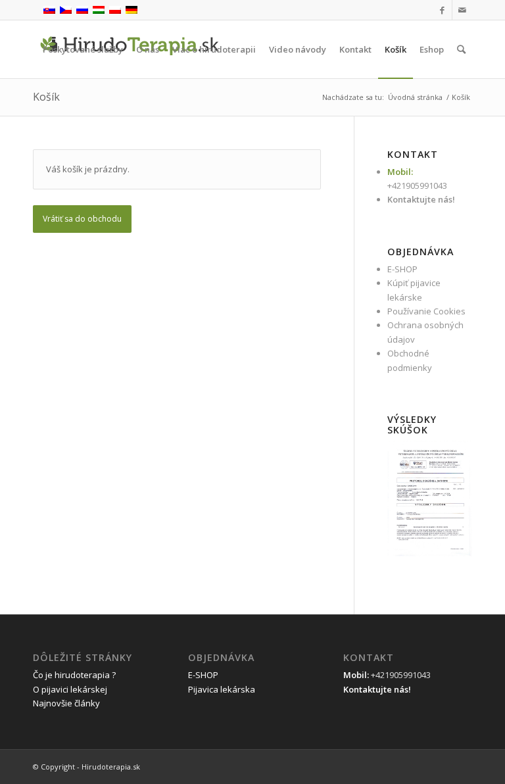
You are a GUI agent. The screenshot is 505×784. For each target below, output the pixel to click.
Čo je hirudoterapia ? (74, 675)
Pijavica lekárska (221, 689)
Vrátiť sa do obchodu (82, 218)
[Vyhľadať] (461, 49)
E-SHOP (402, 269)
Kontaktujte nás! (421, 199)
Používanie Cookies (426, 311)
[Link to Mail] (462, 10)
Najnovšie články (66, 703)
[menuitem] (83, 49)
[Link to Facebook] (442, 10)
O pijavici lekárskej (70, 689)
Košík (46, 96)
